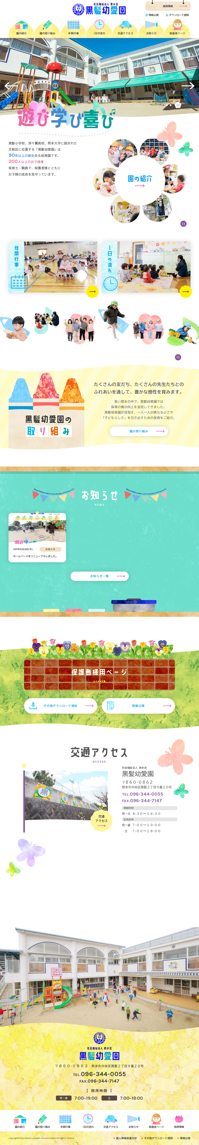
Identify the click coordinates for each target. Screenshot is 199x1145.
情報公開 (138, 705)
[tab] (163, 105)
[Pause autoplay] (178, 105)
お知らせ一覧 (99, 576)
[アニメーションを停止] (183, 224)
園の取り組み (139, 431)
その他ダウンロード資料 (61, 705)
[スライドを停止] (178, 357)
